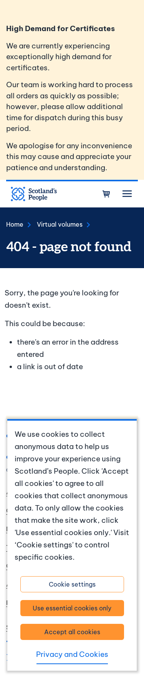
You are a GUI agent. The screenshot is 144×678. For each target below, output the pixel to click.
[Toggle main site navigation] (127, 194)
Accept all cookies (72, 632)
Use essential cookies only (72, 608)
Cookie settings (72, 584)
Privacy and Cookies (72, 654)
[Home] (34, 194)
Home (14, 224)
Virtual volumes (60, 224)
